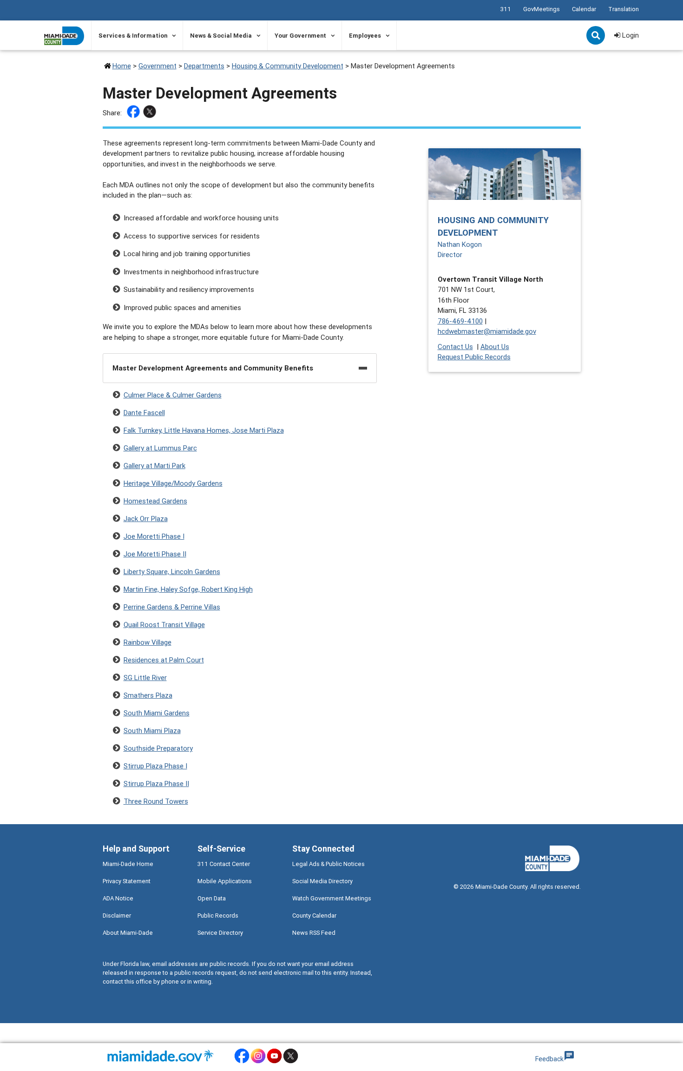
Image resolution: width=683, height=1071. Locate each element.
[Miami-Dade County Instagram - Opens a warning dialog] (258, 1062)
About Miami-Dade (128, 933)
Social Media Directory (322, 881)
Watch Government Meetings (331, 898)
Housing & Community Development (287, 65)
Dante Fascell (144, 412)
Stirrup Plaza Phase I (155, 765)
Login (629, 35)
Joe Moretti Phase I (154, 536)
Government (157, 65)
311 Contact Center (223, 864)
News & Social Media (221, 36)
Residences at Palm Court (164, 659)
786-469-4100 (460, 321)
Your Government (300, 36)
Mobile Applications (224, 881)
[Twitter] (151, 113)
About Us (494, 346)
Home (121, 65)
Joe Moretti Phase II (155, 553)
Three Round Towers (156, 801)
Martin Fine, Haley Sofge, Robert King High (188, 589)
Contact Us (455, 346)
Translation (623, 9)
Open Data (211, 898)
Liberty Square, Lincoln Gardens (172, 571)
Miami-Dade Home (128, 864)
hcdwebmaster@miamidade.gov (487, 331)
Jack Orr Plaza (146, 518)
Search (596, 36)
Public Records (217, 915)
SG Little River (145, 677)
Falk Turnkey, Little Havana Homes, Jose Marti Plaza (204, 430)
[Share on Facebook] (134, 113)
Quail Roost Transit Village (164, 624)
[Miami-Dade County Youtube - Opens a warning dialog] (274, 1062)
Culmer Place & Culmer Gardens (173, 394)
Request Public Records (474, 356)
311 (505, 9)
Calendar (584, 9)
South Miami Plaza (152, 730)
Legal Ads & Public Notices (328, 864)
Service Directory (220, 933)
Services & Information (133, 36)
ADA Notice (118, 898)
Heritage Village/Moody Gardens (173, 483)
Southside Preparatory (158, 748)
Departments (204, 65)
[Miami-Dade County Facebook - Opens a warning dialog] (242, 1062)
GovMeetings (541, 9)
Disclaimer (117, 915)
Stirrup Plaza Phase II (156, 783)
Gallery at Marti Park (154, 465)
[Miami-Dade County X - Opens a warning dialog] (290, 1062)
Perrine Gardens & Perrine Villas (172, 606)
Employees (365, 36)
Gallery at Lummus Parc (160, 447)
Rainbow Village (147, 642)
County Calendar (314, 915)
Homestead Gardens (155, 500)
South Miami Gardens (157, 712)
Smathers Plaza (148, 695)
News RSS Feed (313, 933)
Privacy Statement (127, 881)
